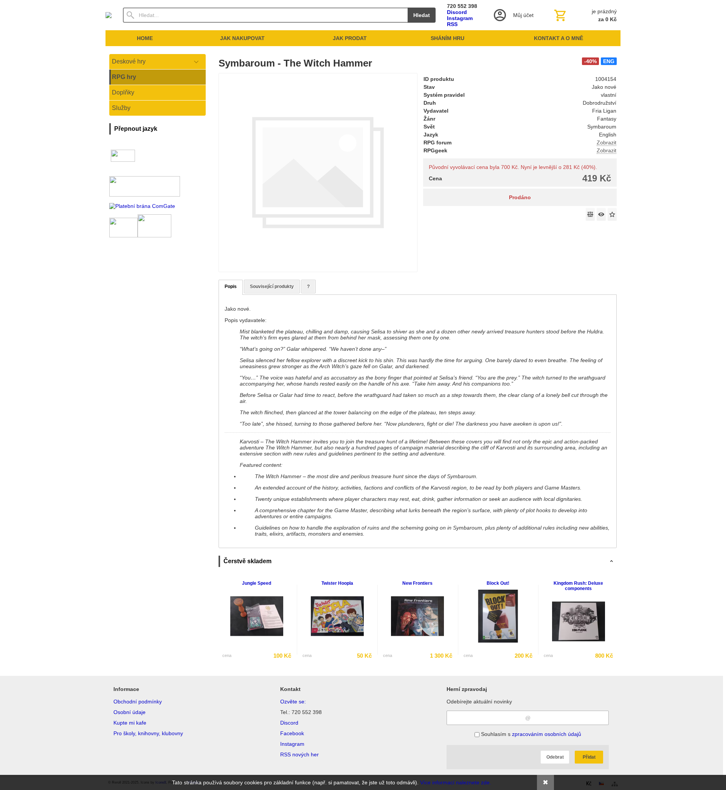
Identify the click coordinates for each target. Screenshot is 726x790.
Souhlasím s (530, 734)
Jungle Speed (256, 583)
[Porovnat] (590, 214)
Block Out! (498, 583)
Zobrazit (606, 142)
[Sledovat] (601, 214)
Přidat (589, 757)
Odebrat (555, 757)
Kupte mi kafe (129, 723)
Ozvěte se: (293, 702)
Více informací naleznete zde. (455, 782)
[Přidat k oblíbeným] (612, 214)
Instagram (460, 18)
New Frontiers (417, 583)
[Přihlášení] (513, 15)
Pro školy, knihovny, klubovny (148, 733)
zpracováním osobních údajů (546, 734)
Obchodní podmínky (137, 702)
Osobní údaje (129, 712)
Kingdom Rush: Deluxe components (578, 586)
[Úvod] (108, 15)
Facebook (292, 733)
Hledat (421, 15)
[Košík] (585, 15)
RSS (452, 24)
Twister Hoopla (337, 583)
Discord (457, 12)
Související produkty (272, 286)
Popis (231, 286)
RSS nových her (299, 754)
